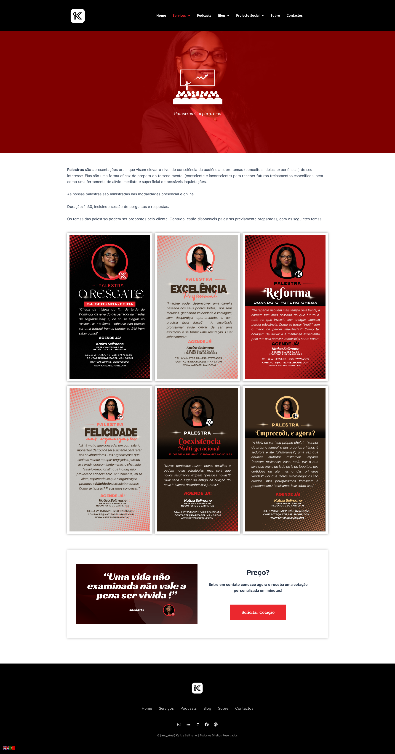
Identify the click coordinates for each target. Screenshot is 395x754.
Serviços (179, 15)
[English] (6, 747)
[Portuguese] (12, 747)
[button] (181, 15)
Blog (221, 15)
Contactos (295, 15)
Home (161, 15)
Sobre (275, 15)
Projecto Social (247, 15)
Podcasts (204, 15)
